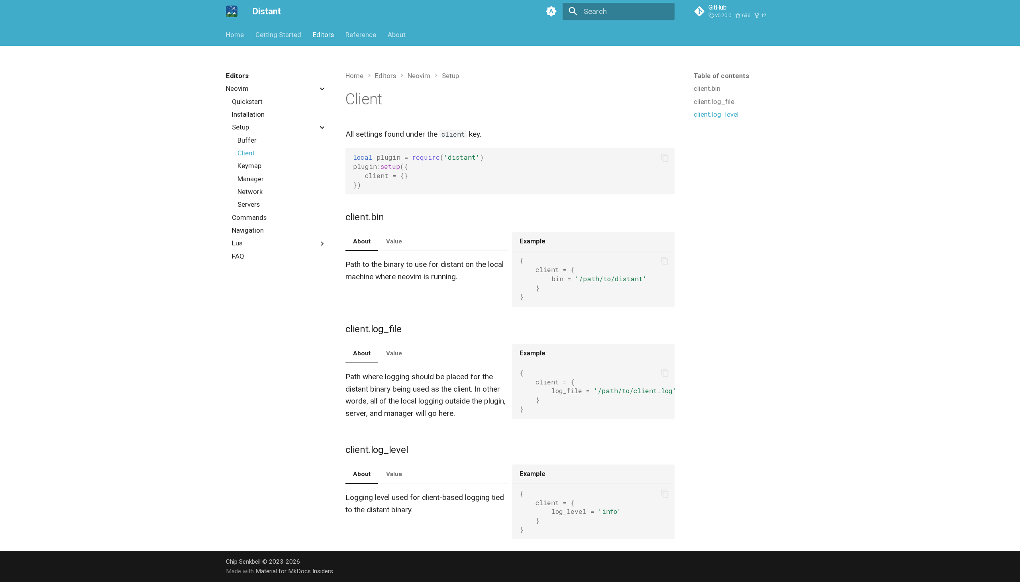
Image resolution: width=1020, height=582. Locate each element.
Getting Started (278, 35)
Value (394, 241)
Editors (323, 35)
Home (235, 35)
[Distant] (231, 11)
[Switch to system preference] (551, 11)
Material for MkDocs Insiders (294, 571)
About (396, 35)
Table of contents (721, 76)
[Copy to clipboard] (665, 157)
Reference (360, 35)
